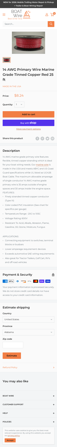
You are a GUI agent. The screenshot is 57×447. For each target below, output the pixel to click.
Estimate (12, 355)
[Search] (51, 24)
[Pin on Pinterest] (42, 138)
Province (7, 326)
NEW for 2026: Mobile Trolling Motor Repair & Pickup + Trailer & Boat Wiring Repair (28, 4)
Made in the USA (12, 86)
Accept (10, 440)
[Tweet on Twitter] (47, 138)
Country (7, 313)
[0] (52, 14)
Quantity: (8, 104)
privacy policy (14, 435)
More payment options (28, 129)
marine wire (42, 164)
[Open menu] (4, 15)
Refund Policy (10, 367)
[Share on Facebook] (37, 138)
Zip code (7, 339)
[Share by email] (52, 138)
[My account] (46, 14)
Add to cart (28, 114)
